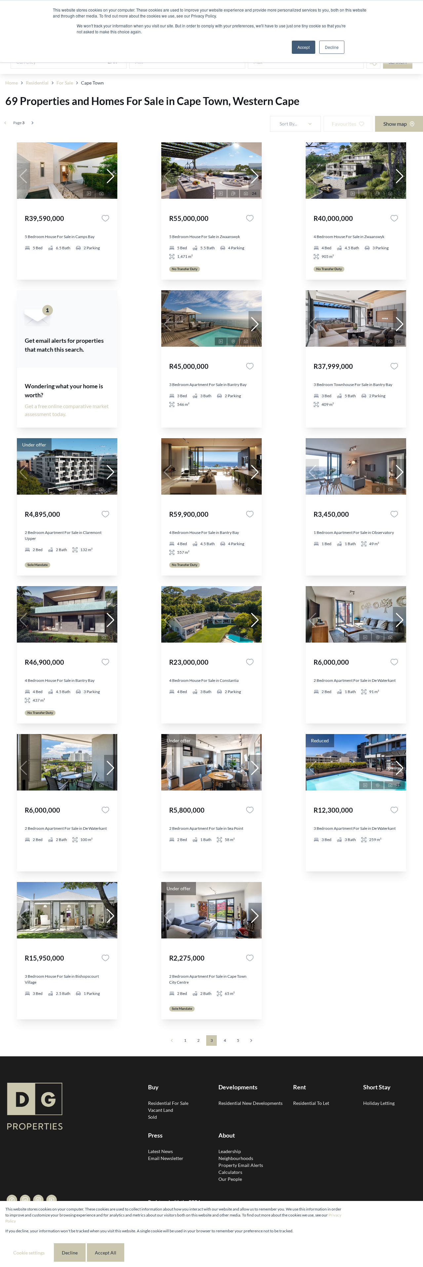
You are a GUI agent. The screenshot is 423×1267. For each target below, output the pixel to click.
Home (11, 83)
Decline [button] (332, 47)
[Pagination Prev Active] (5, 123)
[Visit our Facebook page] (12, 1200)
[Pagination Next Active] (32, 123)
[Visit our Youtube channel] (51, 1200)
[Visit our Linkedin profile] (25, 1200)
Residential (37, 83)
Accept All (105, 1252)
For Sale (65, 83)
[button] (110, 176)
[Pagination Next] (251, 1040)
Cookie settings (29, 1252)
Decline (70, 1252)
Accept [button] (303, 47)
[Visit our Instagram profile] (38, 1200)
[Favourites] (105, 218)
